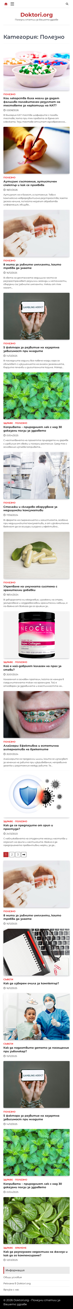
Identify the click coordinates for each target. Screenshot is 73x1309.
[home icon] (5, 4)
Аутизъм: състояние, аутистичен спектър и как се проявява (30, 183)
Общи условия (12, 1277)
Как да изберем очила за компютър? (31, 983)
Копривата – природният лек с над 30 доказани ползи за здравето (32, 428)
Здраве (8, 423)
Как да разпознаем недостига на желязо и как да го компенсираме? (35, 1253)
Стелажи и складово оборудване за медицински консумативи (30, 508)
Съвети (8, 979)
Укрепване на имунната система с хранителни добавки (30, 588)
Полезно (9, 94)
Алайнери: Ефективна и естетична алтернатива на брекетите (31, 747)
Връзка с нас (11, 1289)
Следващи (23, 854)
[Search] (67, 4)
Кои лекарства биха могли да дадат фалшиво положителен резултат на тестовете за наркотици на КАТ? (31, 101)
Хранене (20, 1248)
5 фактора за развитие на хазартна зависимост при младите (31, 349)
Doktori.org (36, 14)
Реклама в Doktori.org (17, 1283)
